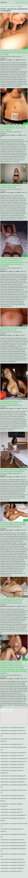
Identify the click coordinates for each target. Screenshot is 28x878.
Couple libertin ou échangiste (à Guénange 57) (13, 776)
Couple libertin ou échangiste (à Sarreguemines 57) (13, 850)
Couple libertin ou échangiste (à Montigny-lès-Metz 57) (13, 819)
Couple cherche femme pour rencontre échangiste (11, 186)
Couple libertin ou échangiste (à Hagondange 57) (14, 779)
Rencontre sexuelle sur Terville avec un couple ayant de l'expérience (13, 470)
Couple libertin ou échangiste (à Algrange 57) (13, 727)
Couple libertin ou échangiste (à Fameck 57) (12, 755)
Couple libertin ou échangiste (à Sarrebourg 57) (13, 845)
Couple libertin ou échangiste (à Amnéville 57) (13, 730)
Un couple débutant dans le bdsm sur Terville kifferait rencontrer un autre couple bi (12, 128)
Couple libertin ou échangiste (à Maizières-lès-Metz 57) (13, 800)
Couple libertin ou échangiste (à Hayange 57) (12, 782)
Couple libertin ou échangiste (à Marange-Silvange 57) (12, 805)
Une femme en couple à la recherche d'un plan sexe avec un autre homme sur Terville (14, 52)
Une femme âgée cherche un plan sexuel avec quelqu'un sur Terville (12, 524)
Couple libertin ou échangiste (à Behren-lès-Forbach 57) (12, 740)
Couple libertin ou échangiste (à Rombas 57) (12, 839)
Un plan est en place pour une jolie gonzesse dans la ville (13, 329)
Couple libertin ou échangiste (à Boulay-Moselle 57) (13, 748)
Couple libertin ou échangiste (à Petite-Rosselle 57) (13, 835)
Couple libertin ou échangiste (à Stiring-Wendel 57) (13, 855)
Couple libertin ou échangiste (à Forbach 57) (12, 767)
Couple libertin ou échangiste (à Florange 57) (13, 764)
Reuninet (3, 2)
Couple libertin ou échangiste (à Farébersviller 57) (14, 758)
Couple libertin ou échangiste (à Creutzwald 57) (13, 752)
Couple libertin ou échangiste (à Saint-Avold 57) (13, 842)
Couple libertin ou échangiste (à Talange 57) (12, 859)
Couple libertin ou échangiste (8, 6)
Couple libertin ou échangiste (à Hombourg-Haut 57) (13, 791)
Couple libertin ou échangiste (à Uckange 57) (12, 865)
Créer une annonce (21, 2)
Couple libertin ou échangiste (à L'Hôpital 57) (12, 795)
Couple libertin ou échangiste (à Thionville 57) (13, 862)
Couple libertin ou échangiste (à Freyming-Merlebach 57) (12, 772)
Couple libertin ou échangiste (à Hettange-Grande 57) (14, 786)
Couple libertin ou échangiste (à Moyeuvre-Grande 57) (12, 830)
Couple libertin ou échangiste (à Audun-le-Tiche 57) (13, 735)
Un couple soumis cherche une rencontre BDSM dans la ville (11, 600)
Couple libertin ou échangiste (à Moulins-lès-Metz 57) (14, 825)
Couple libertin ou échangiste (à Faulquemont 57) (14, 761)
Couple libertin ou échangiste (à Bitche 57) (12, 744)
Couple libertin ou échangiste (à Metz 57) (11, 812)
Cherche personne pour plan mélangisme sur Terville (11, 402)
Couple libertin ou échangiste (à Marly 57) (12, 809)
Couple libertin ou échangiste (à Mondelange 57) (13, 815)
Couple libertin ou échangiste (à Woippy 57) (12, 868)
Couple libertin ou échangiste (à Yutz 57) (11, 871)
